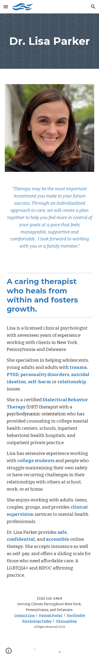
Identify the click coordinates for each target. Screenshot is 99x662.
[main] (49, 41)
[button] (6, 6)
